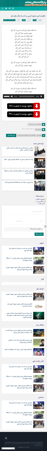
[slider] (7, 96)
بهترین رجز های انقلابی (38, 284)
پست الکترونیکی (19, 221)
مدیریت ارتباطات (33, 124)
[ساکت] (12, 96)
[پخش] (41, 96)
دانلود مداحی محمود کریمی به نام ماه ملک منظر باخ (28, 16)
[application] (23, 96)
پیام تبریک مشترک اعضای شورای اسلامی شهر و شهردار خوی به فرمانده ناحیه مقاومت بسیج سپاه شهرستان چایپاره (19, 315)
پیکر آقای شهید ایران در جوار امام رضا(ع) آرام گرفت (18, 349)
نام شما (41, 221)
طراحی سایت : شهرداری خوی (23, 447)
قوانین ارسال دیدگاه (35, 229)
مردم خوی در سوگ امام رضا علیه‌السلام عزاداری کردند (19, 182)
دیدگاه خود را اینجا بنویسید (37, 211)
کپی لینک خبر (11, 135)
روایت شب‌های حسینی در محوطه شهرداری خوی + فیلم (18, 159)
